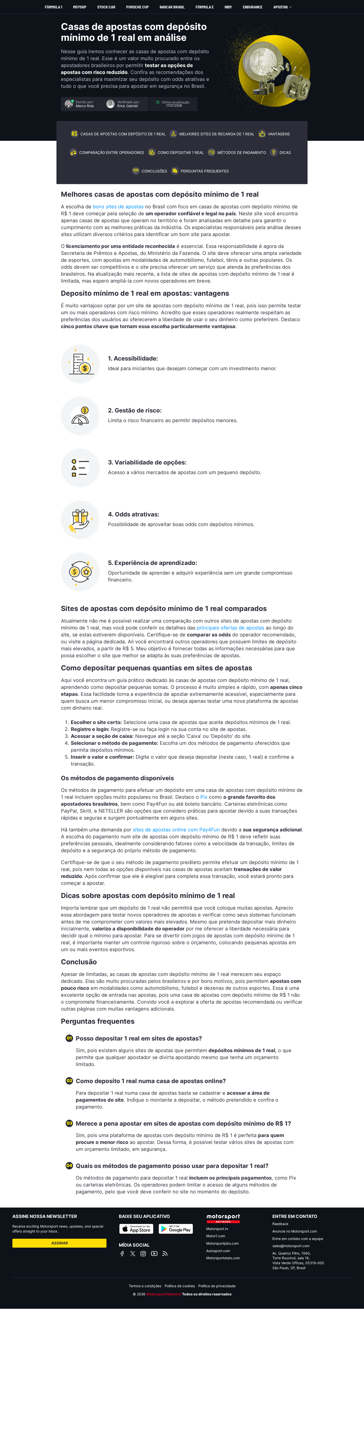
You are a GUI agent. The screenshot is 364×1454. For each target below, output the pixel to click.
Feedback (280, 1224)
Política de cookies (180, 1286)
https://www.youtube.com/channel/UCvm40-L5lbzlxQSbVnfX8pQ (154, 1253)
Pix (204, 797)
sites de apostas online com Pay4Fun (176, 830)
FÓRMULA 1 (53, 6)
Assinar (59, 1243)
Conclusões (154, 171)
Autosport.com (218, 1251)
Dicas (285, 152)
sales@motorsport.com (291, 1246)
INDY (228, 6)
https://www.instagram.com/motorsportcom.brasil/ (143, 1254)
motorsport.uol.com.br (21, 6)
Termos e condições (145, 1286)
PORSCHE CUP (137, 6)
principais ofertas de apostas (230, 628)
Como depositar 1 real (181, 152)
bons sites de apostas (118, 207)
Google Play (175, 1229)
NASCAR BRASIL (172, 6)
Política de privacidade (216, 1286)
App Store (136, 1229)
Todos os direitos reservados (207, 1294)
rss (164, 1253)
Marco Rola (85, 106)
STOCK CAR (106, 6)
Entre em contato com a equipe (297, 1238)
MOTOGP (79, 6)
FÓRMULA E (205, 6)
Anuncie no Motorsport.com (294, 1231)
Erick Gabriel (127, 106)
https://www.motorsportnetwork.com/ (223, 1219)
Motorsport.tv (217, 1229)
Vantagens (279, 134)
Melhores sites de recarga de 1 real (216, 134)
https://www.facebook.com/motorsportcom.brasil (122, 1253)
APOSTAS (280, 6)
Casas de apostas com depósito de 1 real (123, 134)
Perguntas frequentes (205, 171)
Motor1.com (215, 1236)
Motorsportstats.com (223, 1258)
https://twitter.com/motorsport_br (132, 1253)
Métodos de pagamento (241, 152)
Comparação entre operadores (111, 152)
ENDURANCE (252, 6)
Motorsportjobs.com (222, 1243)
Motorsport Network (163, 1294)
